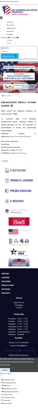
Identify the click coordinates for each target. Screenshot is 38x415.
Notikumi (10, 31)
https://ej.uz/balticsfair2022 (20, 136)
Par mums (10, 25)
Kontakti (9, 34)
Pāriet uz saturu (5, 373)
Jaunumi (9, 22)
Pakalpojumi (11, 28)
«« (4, 161)
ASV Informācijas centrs (9, 1)
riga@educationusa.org (18, 153)
